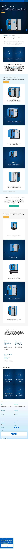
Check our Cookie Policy (5, 543)
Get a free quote (6, 82)
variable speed (12, 67)
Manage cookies (6, 546)
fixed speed (16, 67)
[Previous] (1, 30)
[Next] (26, 30)
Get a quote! (2, 12)
